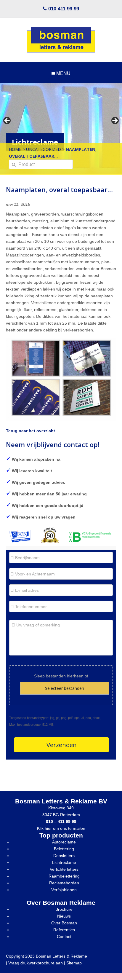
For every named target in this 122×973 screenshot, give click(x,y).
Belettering (64, 848)
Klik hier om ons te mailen (61, 828)
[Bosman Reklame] (61, 39)
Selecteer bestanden (64, 688)
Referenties (64, 929)
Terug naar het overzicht (30, 430)
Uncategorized (43, 149)
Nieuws (64, 916)
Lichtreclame (64, 862)
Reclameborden (64, 883)
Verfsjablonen (64, 889)
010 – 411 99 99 (61, 821)
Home (15, 149)
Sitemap (74, 963)
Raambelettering (64, 876)
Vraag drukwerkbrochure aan (35, 963)
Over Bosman (64, 923)
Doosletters (64, 855)
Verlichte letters (64, 869)
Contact (64, 936)
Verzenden (61, 745)
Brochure (64, 909)
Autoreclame (64, 842)
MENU (62, 73)
